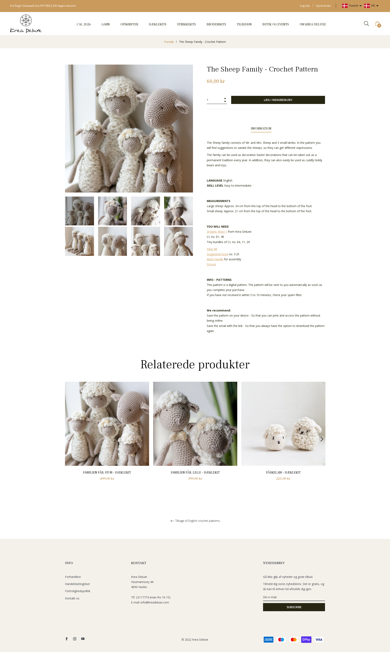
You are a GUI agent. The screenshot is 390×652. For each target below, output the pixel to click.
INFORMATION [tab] (261, 129)
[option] (107, 436)
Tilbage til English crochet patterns (197, 521)
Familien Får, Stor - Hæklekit (107, 472)
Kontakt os (72, 598)
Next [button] (322, 439)
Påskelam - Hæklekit (283, 472)
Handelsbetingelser (77, 584)
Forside (169, 42)
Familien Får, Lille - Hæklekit (195, 472)
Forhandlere (73, 577)
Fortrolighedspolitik (77, 591)
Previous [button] (68, 439)
